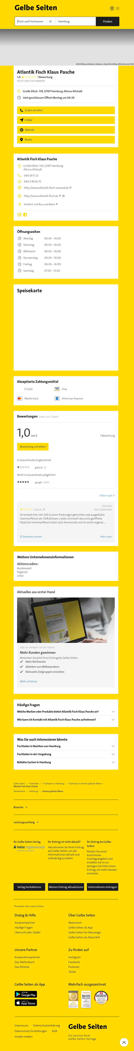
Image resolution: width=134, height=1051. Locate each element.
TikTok (72, 972)
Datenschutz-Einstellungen (31, 1031)
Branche (18, 807)
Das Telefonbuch (24, 962)
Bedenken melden (32, 536)
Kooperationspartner (27, 957)
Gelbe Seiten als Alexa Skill (84, 937)
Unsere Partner (26, 949)
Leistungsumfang (24, 822)
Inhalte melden (24, 1036)
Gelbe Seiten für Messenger (84, 932)
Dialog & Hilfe (25, 915)
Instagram (74, 957)
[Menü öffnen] (117, 8)
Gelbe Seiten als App (80, 927)
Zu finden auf (78, 949)
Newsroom (75, 922)
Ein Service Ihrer (82, 1037)
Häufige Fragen (24, 927)
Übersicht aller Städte (27, 932)
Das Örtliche (22, 967)
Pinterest (73, 967)
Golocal (38, 509)
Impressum (21, 1025)
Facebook (74, 962)
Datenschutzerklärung (46, 1025)
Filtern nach (106, 495)
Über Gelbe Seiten (81, 915)
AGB (54, 1031)
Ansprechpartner (25, 922)
